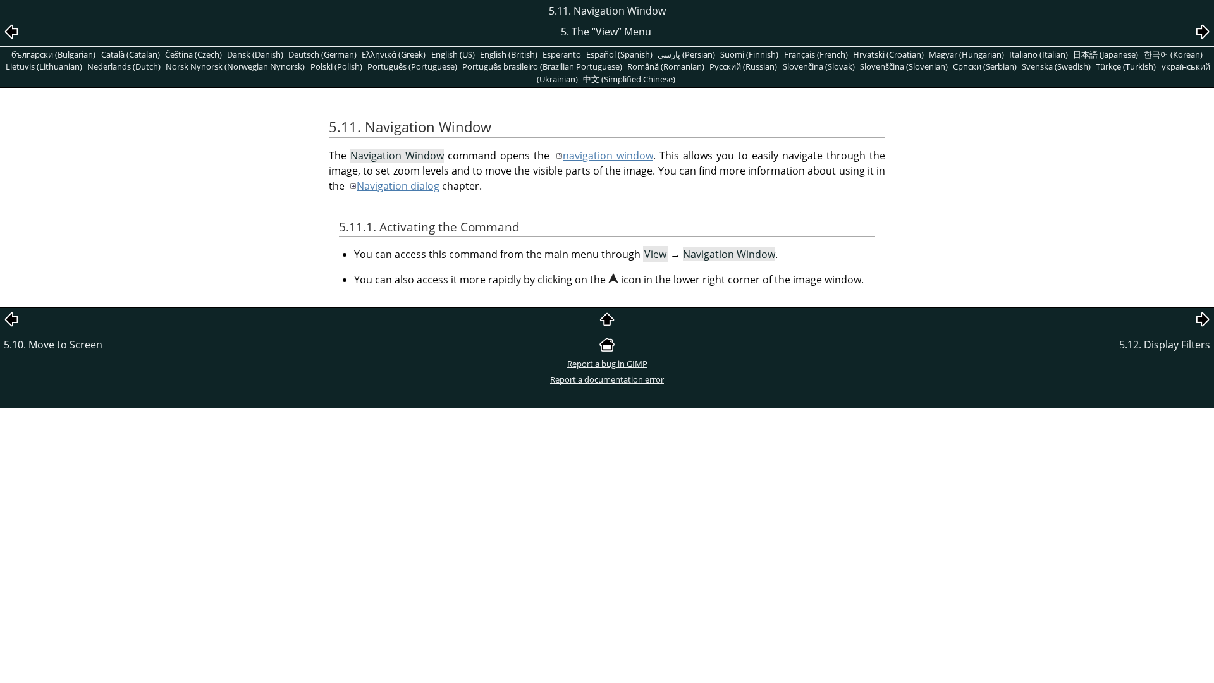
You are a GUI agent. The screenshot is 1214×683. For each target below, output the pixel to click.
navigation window (608, 156)
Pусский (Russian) (743, 66)
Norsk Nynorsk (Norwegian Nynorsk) (235, 66)
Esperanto (562, 54)
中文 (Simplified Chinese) (629, 79)
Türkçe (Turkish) (1126, 66)
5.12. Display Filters (1164, 345)
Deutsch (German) (322, 54)
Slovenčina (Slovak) (819, 66)
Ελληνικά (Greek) (394, 54)
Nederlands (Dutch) (124, 66)
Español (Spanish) (619, 54)
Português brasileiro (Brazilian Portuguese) (542, 66)
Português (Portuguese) (412, 66)
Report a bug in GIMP (607, 363)
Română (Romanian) (665, 66)
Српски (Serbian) (985, 66)
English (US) (453, 54)
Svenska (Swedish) (1056, 66)
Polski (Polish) (336, 66)
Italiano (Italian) (1038, 54)
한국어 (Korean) (1173, 54)
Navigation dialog (398, 186)
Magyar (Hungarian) (966, 54)
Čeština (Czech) (193, 54)
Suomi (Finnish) (749, 54)
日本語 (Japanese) (1105, 54)
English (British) (508, 54)
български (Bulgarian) (53, 54)
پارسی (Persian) (686, 54)
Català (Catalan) (130, 54)
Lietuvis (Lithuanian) (44, 66)
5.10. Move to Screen (53, 345)
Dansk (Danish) (255, 54)
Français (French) (816, 54)
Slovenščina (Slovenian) (904, 66)
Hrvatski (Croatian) (888, 54)
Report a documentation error (607, 379)
